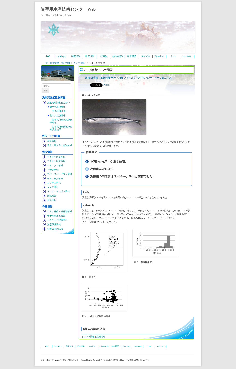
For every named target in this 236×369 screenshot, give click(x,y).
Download (159, 56)
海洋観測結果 (59, 111)
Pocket (106, 85)
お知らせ (61, 56)
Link (173, 56)
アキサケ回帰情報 (56, 161)
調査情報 (75, 56)
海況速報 (51, 141)
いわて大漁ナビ (187, 56)
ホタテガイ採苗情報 (57, 220)
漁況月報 (51, 200)
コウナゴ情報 (54, 183)
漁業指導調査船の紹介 (58, 102)
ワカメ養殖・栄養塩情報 (59, 211)
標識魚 (103, 56)
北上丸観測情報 (58, 115)
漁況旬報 (51, 196)
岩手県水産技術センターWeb (68, 9)
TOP (48, 56)
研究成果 (89, 56)
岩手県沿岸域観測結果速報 (61, 121)
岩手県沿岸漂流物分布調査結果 (61, 128)
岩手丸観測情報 (58, 107)
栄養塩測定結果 (55, 229)
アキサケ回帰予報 (56, 157)
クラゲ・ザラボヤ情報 (58, 191)
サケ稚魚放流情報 (56, 216)
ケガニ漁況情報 (55, 178)
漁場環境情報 (54, 224)
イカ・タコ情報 (55, 165)
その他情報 (117, 56)
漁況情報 (100, 336)
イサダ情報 (52, 170)
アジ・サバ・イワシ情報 (59, 174)
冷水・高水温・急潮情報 (59, 145)
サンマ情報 (52, 187)
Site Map (145, 56)
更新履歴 (131, 56)
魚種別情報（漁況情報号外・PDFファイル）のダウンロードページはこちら (128, 77)
